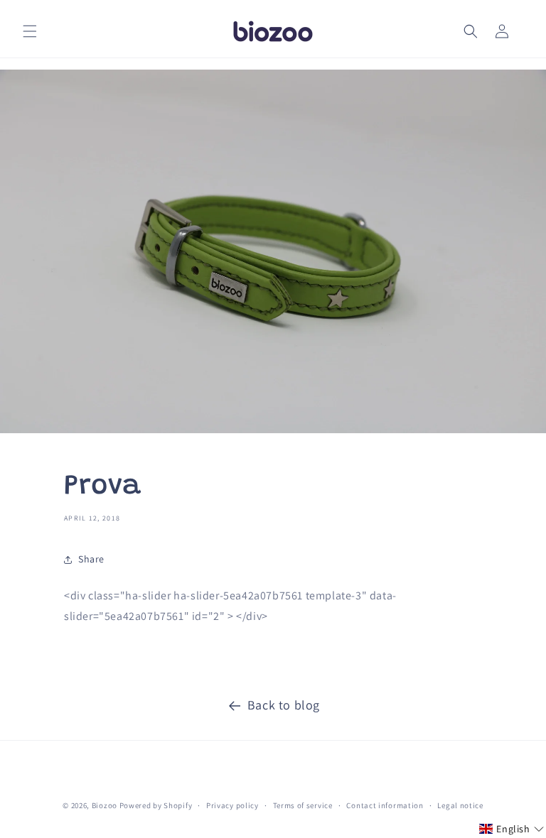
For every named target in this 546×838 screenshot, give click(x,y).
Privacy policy (232, 805)
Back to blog (283, 705)
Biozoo (104, 805)
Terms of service (303, 805)
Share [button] (91, 559)
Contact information (384, 805)
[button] (30, 31)
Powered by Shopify (156, 805)
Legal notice (460, 805)
